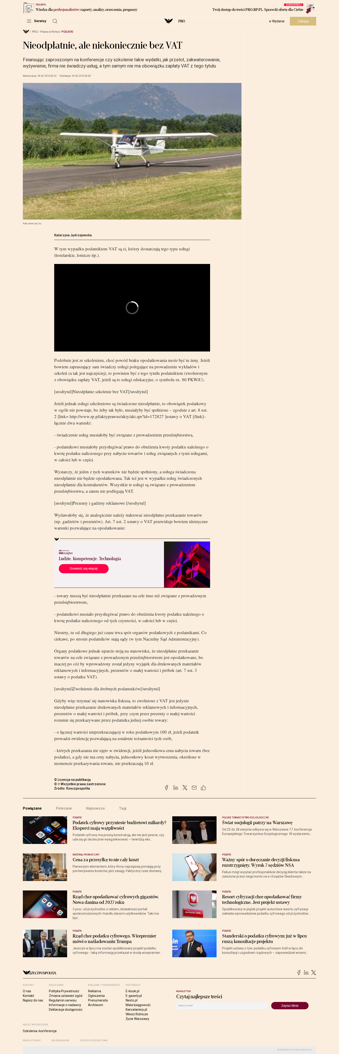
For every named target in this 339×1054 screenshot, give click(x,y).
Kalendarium (60, 1040)
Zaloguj (303, 21)
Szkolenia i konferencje (40, 1031)
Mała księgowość (138, 1005)
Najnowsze (95, 808)
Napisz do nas (33, 1000)
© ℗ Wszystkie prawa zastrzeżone (80, 784)
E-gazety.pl (134, 996)
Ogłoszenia (96, 996)
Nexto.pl (131, 1000)
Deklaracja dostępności (65, 1009)
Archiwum (95, 1005)
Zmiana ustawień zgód (65, 996)
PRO (181, 21)
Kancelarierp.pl (136, 1009)
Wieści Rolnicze (137, 1014)
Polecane (64, 808)
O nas (27, 991)
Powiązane (32, 808)
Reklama (94, 991)
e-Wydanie (277, 21)
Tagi (122, 808)
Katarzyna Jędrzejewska (73, 235)
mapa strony (32, 1040)
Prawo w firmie (49, 31)
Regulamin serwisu (63, 1000)
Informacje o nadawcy (65, 1005)
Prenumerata (98, 1000)
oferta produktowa (94, 1040)
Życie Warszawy (137, 1019)
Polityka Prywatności (64, 991)
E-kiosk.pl (132, 991)
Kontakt (28, 996)
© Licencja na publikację (72, 780)
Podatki (67, 31)
